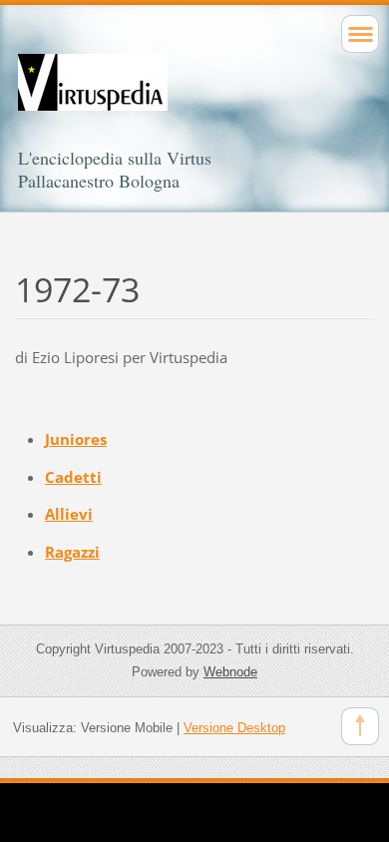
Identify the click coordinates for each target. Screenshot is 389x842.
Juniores (76, 439)
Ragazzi (72, 552)
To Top (360, 726)
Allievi (69, 514)
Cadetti (73, 477)
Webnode (230, 671)
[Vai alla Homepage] (194, 100)
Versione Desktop (234, 727)
